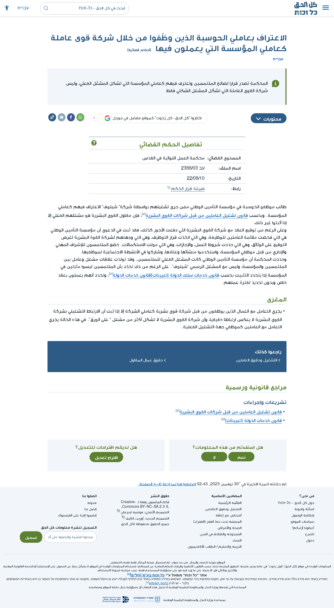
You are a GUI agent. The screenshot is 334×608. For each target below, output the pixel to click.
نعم (241, 457)
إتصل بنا (91, 509)
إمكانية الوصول (302, 515)
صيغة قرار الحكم (188, 188)
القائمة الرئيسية (230, 503)
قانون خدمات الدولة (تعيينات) (253, 420)
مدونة (92, 503)
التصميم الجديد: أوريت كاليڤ (147, 518)
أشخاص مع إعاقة (229, 515)
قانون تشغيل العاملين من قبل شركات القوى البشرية (197, 215)
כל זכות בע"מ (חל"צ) (147, 574)
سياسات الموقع (302, 521)
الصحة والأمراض (229, 528)
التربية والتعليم (230, 547)
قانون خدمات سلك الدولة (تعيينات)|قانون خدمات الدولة (166, 275)
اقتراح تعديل (106, 457)
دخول (310, 540)
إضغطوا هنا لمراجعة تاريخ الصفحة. (167, 484)
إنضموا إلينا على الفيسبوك (77, 515)
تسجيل (31, 537)
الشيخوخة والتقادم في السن (221, 534)
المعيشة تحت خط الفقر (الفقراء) (217, 521)
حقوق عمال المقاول (146, 360)
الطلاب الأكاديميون (202, 547)
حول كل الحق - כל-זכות (296, 503)
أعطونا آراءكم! (303, 528)
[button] (325, 8)
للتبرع (309, 534)
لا (214, 457)
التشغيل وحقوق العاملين (256, 360)
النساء (237, 540)
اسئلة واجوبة (304, 509)
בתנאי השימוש (158, 583)
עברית (23, 8)
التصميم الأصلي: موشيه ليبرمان (145, 512)
